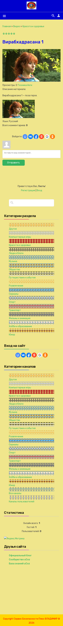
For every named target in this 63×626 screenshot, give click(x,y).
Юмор (12, 334)
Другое (13, 229)
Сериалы (13, 294)
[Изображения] (18, 109)
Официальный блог (20, 555)
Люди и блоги (16, 253)
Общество (14, 269)
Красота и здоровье (33, 26)
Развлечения (16, 285)
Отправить (13, 162)
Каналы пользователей (21, 501)
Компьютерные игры (20, 237)
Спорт (12, 302)
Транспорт (15, 310)
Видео (16, 26)
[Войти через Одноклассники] (52, 136)
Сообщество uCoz (19, 559)
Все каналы (15, 493)
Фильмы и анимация (19, 318)
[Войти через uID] (25, 136)
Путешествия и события (22, 277)
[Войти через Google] (47, 136)
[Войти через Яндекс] (41, 136)
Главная (6, 26)
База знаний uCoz (19, 563)
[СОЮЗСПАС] (31, 8)
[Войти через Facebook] (36, 136)
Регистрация (28, 190)
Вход (39, 190)
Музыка (13, 261)
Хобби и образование (20, 326)
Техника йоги (25, 85)
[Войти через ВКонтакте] (30, 136)
